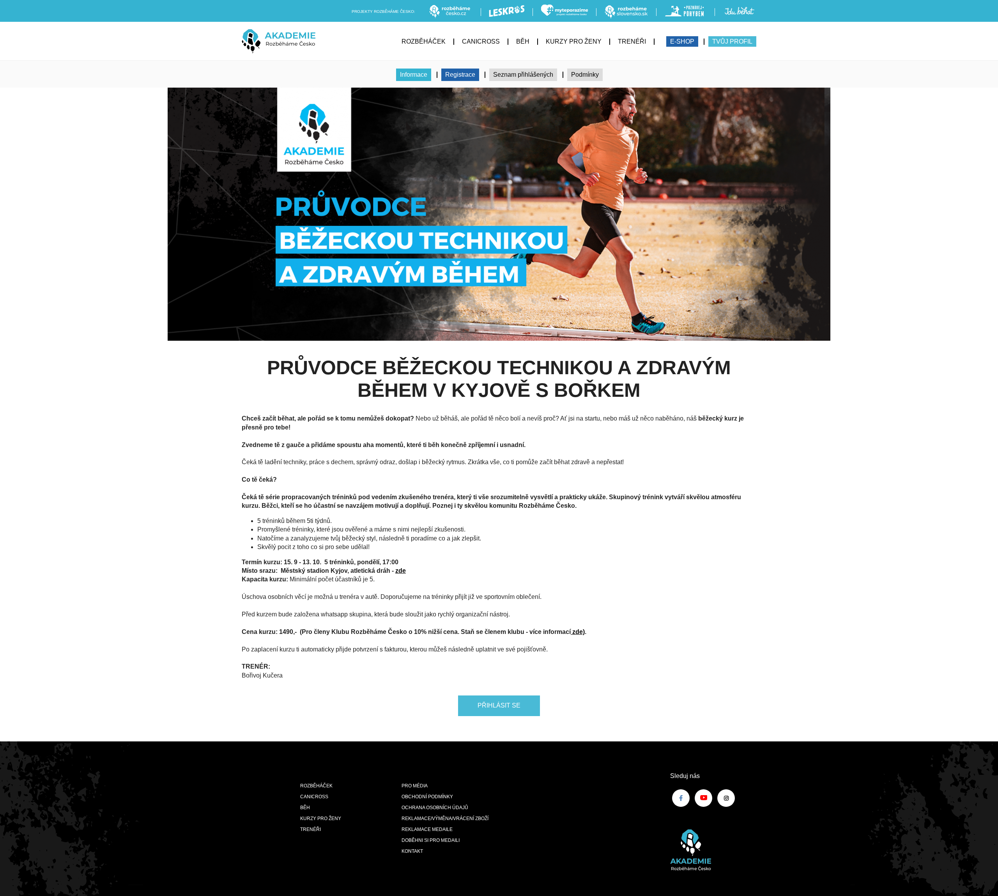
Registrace (460, 74)
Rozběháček (424, 41)
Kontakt (412, 851)
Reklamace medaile (427, 829)
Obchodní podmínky (427, 796)
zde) (578, 631)
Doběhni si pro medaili (431, 840)
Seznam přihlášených (523, 74)
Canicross (481, 41)
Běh (522, 41)
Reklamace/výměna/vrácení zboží (445, 818)
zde (400, 570)
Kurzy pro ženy (574, 41)
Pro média (415, 786)
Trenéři (632, 41)
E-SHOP (682, 41)
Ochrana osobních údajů (435, 807)
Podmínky (585, 74)
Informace (413, 74)
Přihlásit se (499, 705)
